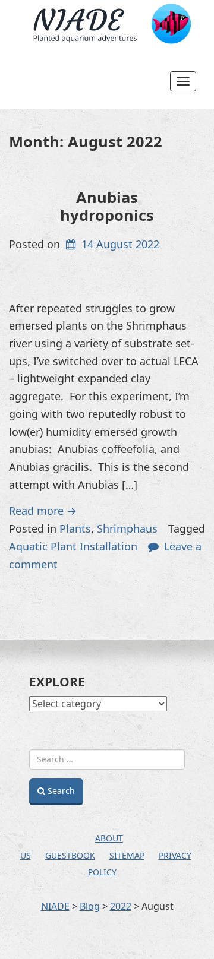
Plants (75, 528)
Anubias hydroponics (107, 205)
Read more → (43, 511)
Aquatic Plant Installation (73, 546)
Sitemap (126, 855)
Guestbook (70, 855)
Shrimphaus (127, 528)
